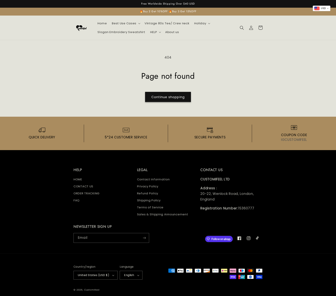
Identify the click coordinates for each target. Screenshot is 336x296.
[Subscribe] (144, 238)
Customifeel (92, 289)
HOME (78, 179)
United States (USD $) (93, 275)
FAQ (76, 200)
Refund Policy (147, 193)
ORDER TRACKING (87, 193)
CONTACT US (83, 186)
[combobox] (321, 8)
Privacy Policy (147, 186)
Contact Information (153, 179)
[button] (125, 23)
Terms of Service (150, 207)
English (129, 275)
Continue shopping (168, 97)
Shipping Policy (149, 200)
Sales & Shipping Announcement (162, 214)
